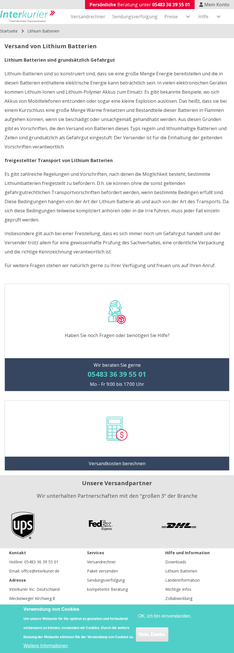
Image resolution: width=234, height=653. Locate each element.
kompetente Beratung (107, 589)
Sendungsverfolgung (106, 580)
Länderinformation (182, 580)
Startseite (9, 31)
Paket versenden (102, 571)
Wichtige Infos (178, 589)
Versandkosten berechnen (117, 463)
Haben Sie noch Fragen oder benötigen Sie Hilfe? (117, 335)
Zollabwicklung (178, 598)
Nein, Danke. (152, 634)
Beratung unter (140, 4)
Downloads (175, 562)
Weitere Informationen (45, 645)
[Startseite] (27, 16)
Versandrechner (101, 562)
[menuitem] (88, 16)
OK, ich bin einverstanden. (164, 615)
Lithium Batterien (181, 571)
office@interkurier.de (40, 571)
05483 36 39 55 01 (41, 562)
